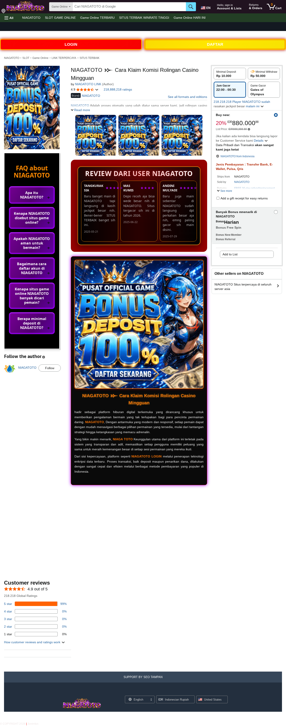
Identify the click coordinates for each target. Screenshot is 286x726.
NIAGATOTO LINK (88, 84)
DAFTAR (215, 44)
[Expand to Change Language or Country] (151, 700)
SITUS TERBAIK (89, 58)
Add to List (230, 254)
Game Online (40, 58)
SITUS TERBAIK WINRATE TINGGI (144, 17)
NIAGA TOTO (123, 439)
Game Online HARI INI (190, 17)
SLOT (25, 58)
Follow (49, 368)
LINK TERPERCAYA (64, 58)
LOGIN (71, 44)
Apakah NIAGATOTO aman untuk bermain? (32, 243)
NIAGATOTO (31, 17)
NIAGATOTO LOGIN (146, 456)
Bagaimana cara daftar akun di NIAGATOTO (31, 268)
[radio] (230, 73)
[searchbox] (129, 6)
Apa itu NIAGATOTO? (31, 195)
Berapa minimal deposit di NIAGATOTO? (31, 323)
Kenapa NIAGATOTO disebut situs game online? (32, 218)
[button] (8, 17)
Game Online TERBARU (97, 17)
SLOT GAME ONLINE (60, 17)
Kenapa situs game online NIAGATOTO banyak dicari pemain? (32, 296)
